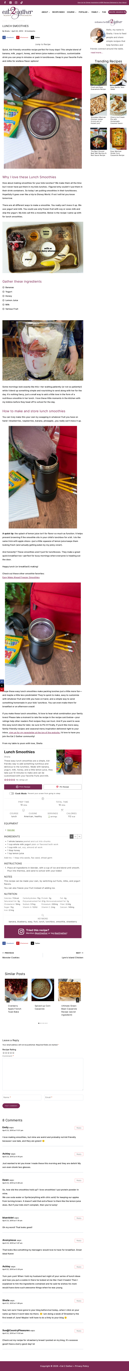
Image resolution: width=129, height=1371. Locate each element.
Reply (79, 1128)
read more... (97, 52)
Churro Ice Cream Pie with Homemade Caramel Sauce (117, 120)
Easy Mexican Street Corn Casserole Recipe (117, 153)
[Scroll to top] (124, 1363)
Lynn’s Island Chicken (72, 955)
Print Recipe (24, 787)
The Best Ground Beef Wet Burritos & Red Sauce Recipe (98, 153)
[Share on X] (2, 685)
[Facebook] (4, 2)
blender (11, 830)
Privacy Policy (82, 1366)
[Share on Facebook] (2, 681)
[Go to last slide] (8, 1000)
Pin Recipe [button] (64, 787)
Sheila (7, 31)
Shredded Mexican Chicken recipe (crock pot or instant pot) (98, 120)
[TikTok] (21, 2)
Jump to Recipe (43, 44)
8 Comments (30, 31)
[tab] (38, 1023)
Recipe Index (58, 12)
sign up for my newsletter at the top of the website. (34, 732)
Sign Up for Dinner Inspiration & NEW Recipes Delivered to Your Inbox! (102, 2)
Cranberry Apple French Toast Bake (14, 1009)
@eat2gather (41, 933)
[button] (5, 779)
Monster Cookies (10, 955)
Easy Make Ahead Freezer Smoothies (21, 577)
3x (79, 836)
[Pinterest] (10, 2)
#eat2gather (61, 933)
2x (75, 836)
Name (7, 1097)
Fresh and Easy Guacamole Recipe (98, 88)
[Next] (77, 1000)
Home (4, 21)
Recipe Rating (9, 1049)
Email (48, 1097)
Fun (104, 12)
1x (71, 836)
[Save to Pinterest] (2, 690)
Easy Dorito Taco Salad (117, 88)
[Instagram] (16, 2)
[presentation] (16, 990)
